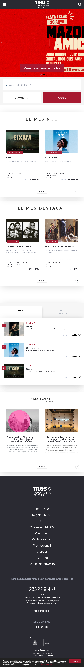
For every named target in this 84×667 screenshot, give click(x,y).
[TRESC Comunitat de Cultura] (42, 4)
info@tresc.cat (42, 611)
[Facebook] (37, 626)
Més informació (46, 664)
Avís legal (42, 558)
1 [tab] (41, 75)
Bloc (42, 521)
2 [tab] (44, 75)
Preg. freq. (42, 533)
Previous (2, 42)
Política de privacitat (42, 564)
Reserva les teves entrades (42, 68)
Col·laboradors (42, 539)
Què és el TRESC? (42, 527)
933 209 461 (42, 588)
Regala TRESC (42, 515)
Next (82, 42)
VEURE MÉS (42, 191)
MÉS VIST (21, 312)
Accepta (75, 661)
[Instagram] (46, 626)
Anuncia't (42, 551)
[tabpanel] (42, 43)
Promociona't (42, 545)
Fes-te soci (42, 509)
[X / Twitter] (42, 626)
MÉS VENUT (63, 312)
